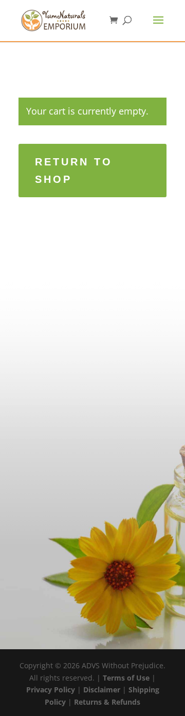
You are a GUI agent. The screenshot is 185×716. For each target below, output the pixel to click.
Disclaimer (101, 689)
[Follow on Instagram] (48, 482)
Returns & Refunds (107, 702)
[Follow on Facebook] (48, 503)
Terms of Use (126, 678)
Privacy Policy (50, 689)
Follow (77, 481)
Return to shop (74, 170)
